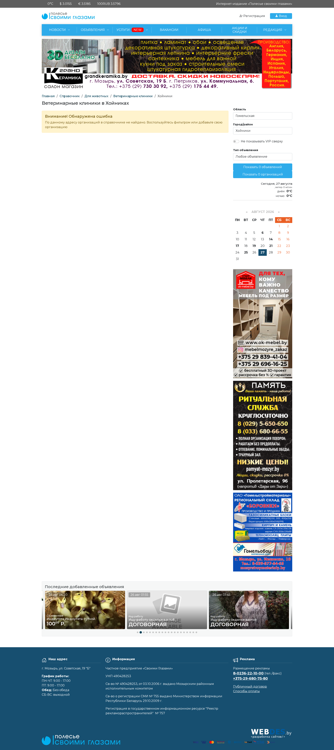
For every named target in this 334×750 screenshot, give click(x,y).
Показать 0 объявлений (262, 167)
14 (271, 239)
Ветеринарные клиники (133, 96)
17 (237, 246)
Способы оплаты (246, 691)
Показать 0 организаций (263, 174)
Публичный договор (250, 686)
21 (271, 246)
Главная (48, 96)
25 (246, 252)
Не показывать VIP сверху (262, 141)
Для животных (96, 96)
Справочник (70, 96)
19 (254, 246)
